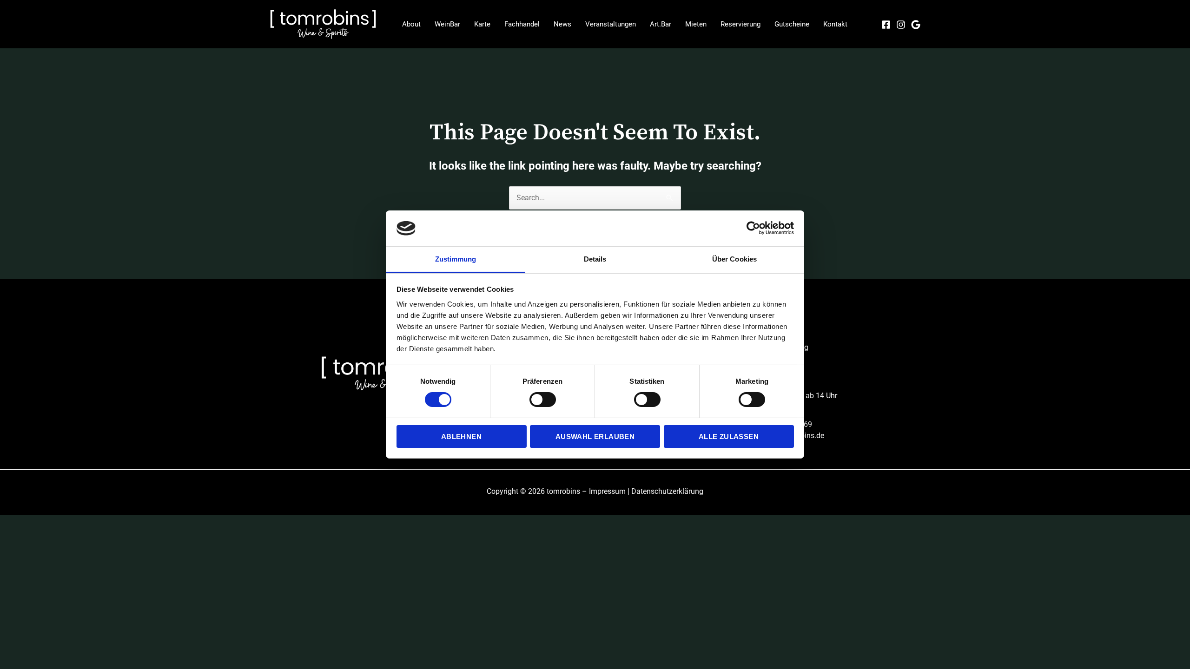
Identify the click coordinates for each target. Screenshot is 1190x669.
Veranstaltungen (610, 24)
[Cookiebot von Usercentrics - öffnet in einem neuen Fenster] (753, 228)
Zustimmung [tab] (455, 259)
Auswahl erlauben (595, 436)
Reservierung (740, 24)
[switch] (542, 399)
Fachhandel (522, 24)
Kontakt (835, 24)
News (562, 24)
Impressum (607, 491)
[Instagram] (901, 24)
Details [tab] (595, 259)
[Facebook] (886, 24)
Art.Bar (660, 24)
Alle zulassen (729, 436)
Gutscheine (791, 24)
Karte (482, 24)
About (411, 24)
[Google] (915, 24)
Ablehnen (461, 436)
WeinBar (447, 24)
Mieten (696, 24)
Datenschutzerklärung (667, 491)
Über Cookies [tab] (734, 259)
